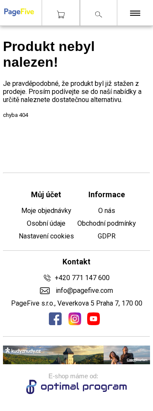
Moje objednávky (46, 211)
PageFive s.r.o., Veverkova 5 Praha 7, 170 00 (76, 303)
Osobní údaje (46, 223)
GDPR (107, 236)
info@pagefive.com (83, 290)
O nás (106, 211)
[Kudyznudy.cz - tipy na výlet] (76, 362)
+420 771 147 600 (82, 278)
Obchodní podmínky (106, 223)
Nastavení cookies (46, 236)
